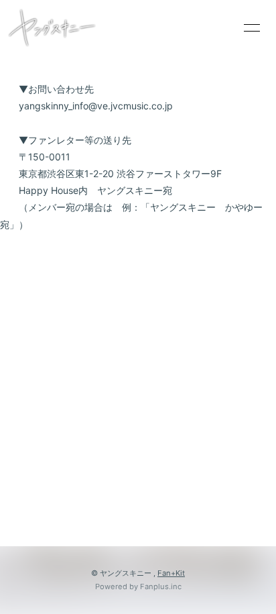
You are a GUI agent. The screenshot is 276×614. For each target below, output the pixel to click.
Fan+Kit (171, 573)
